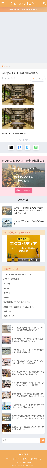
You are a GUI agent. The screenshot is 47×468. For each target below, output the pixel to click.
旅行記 (6, 297)
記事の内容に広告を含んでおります (23, 9)
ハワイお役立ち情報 (11, 279)
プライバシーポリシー (21, 459)
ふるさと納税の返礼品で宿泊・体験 (17, 274)
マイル (6, 288)
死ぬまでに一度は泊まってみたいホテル (19, 307)
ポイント (6, 284)
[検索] (42, 440)
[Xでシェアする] (11, 147)
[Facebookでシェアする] (19, 147)
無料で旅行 (7, 311)
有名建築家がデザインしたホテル (16, 302)
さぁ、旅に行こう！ (23, 3)
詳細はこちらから (23, 190)
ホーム (8, 459)
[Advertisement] (23, 39)
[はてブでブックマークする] (27, 147)
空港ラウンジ (8, 316)
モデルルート (8, 293)
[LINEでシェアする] (36, 147)
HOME (24, 454)
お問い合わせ (36, 459)
